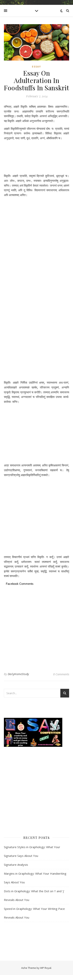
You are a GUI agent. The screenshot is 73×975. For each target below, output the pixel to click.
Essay (36, 66)
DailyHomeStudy (18, 674)
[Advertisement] (36, 157)
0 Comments (61, 674)
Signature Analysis (16, 865)
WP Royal (45, 968)
